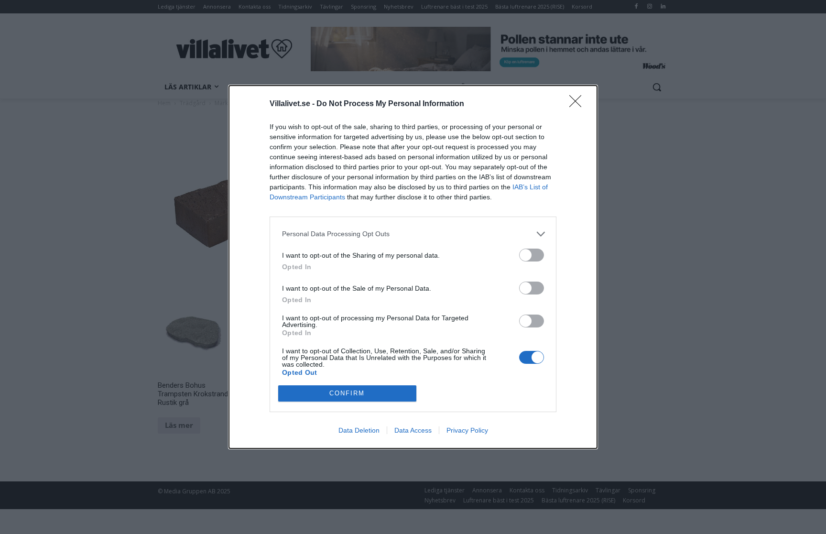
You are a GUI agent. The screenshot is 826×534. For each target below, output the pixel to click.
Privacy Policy (467, 430)
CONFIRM (347, 393)
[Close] (578, 104)
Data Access (413, 430)
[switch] (531, 255)
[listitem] (413, 234)
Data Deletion (359, 430)
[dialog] (413, 267)
